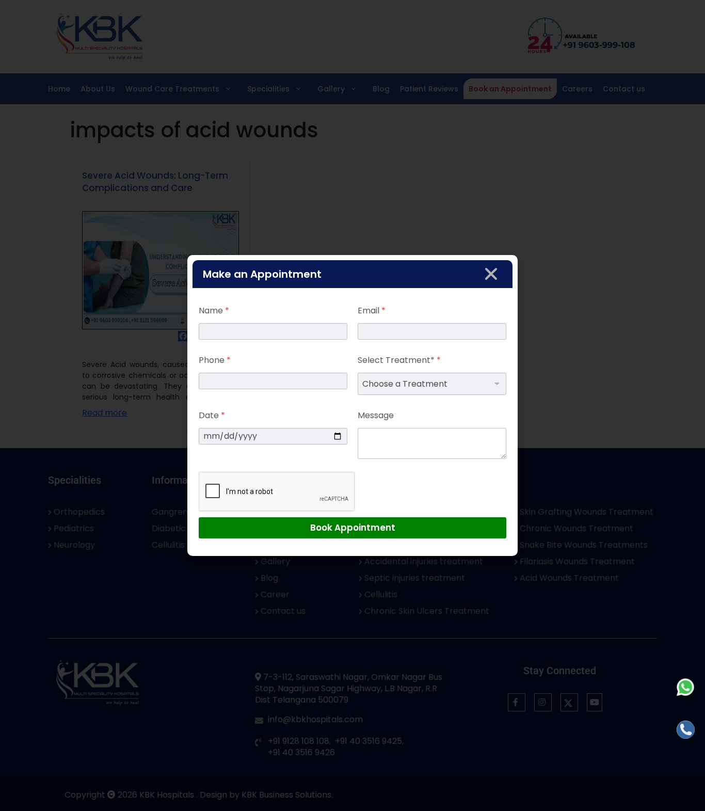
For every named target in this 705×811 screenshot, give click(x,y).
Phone (215, 360)
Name (214, 310)
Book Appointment (352, 527)
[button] (491, 273)
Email (372, 310)
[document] (352, 405)
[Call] (686, 730)
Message (376, 415)
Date (212, 415)
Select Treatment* (399, 360)
